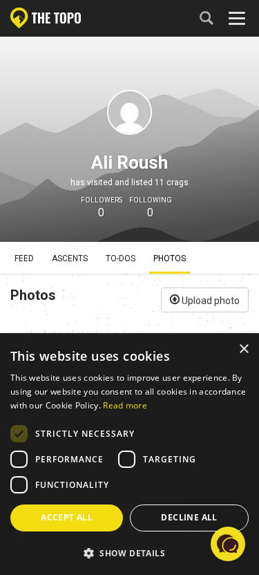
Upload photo (210, 300)
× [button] (243, 349)
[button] (129, 552)
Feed (24, 258)
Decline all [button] (189, 517)
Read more (125, 405)
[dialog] (129, 454)
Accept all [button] (67, 517)
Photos (169, 258)
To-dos (120, 258)
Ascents (70, 258)
